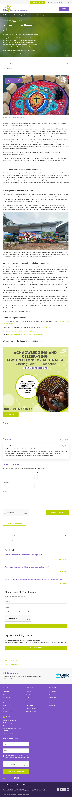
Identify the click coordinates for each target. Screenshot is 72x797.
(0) (68, 2)
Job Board (51, 700)
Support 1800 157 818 (10, 720)
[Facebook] (58, 789)
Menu (65, 9)
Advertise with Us (31, 711)
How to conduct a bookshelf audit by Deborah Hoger (24, 331)
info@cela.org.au (9, 723)
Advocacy (51, 694)
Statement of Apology (32, 708)
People (28, 694)
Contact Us (6, 691)
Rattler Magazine (7, 700)
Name (5, 473)
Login (50, 2)
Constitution (6, 785)
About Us (28, 691)
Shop (4, 708)
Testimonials (29, 706)
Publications (9, 15)
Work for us (27, 785)
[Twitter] (61, 789)
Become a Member (37, 2)
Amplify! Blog (18, 15)
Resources (52, 706)
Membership (52, 691)
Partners (28, 700)
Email (39, 473)
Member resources (8, 703)
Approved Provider (54, 703)
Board (27, 697)
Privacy (13, 785)
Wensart (30, 311)
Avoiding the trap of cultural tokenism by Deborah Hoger (25, 335)
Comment (6, 491)
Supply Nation (45, 327)
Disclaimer (20, 785)
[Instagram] (68, 789)
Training (5, 694)
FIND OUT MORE (10, 414)
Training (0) (60, 2)
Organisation (6, 482)
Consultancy (52, 697)
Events (4, 706)
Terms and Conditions (9, 787)
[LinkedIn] (64, 789)
